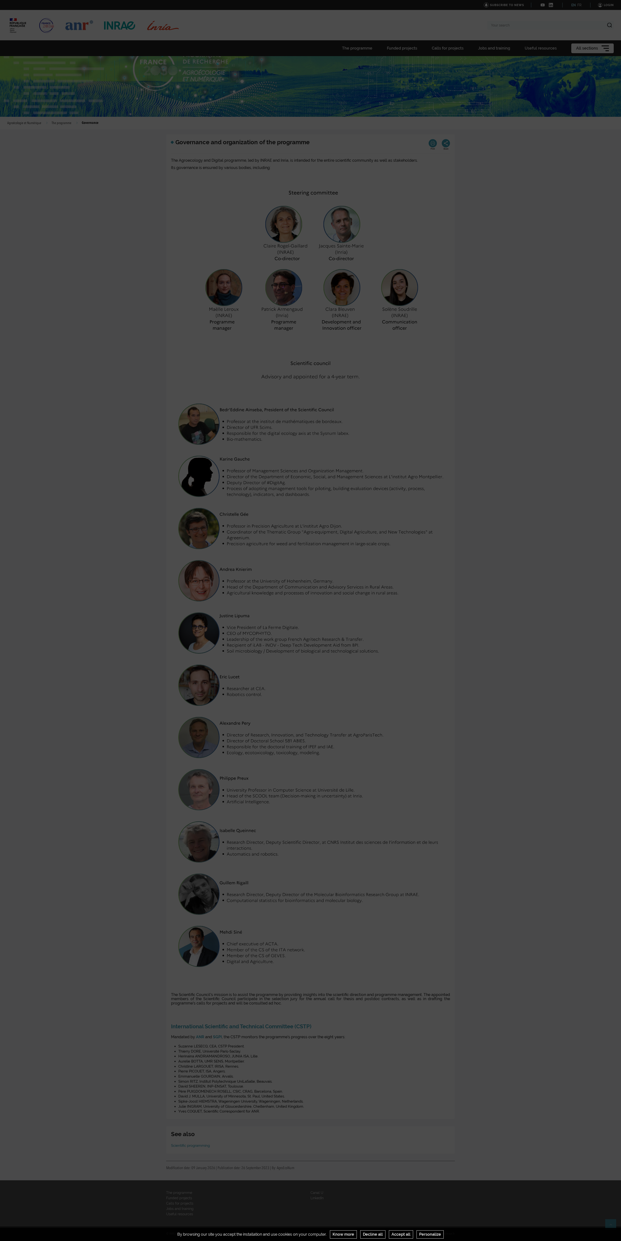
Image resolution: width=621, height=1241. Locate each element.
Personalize (430, 1234)
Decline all (373, 1234)
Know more (343, 1234)
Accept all (401, 1234)
